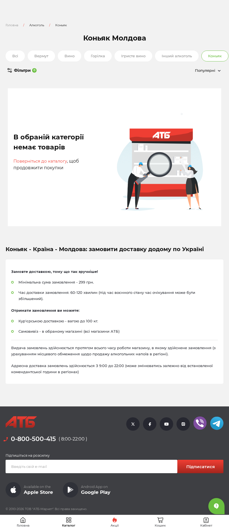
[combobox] (181, 70)
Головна (12, 25)
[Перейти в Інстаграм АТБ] (183, 423)
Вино (70, 56)
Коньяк (215, 56)
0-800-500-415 (33, 439)
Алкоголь (36, 25)
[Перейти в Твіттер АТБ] (133, 423)
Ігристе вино (133, 56)
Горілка (98, 56)
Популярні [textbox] (205, 70)
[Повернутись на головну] (21, 422)
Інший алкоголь (177, 56)
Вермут (41, 56)
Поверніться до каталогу (40, 161)
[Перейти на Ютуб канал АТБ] (166, 423)
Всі (15, 56)
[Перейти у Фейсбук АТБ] (149, 423)
